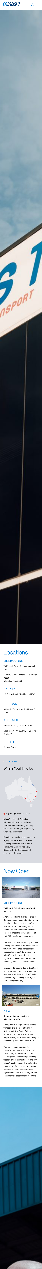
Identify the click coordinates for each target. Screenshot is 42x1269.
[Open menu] (38, 5)
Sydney (10, 688)
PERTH (9, 741)
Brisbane (11, 703)
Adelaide (11, 720)
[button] (5, 995)
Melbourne (13, 660)
